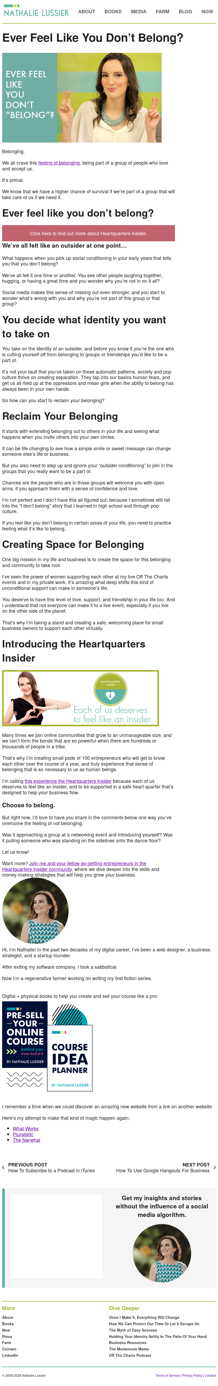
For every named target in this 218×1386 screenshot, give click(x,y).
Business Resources (127, 1342)
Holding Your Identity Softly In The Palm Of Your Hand (158, 1336)
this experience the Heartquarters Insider (68, 780)
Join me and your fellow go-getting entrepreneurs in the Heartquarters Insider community (74, 866)
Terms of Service (168, 1375)
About (86, 11)
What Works (26, 1128)
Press (7, 1336)
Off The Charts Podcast (130, 1355)
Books (113, 11)
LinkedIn (10, 1355)
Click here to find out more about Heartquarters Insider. (88, 233)
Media (138, 11)
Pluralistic (23, 1134)
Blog (185, 11)
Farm (162, 11)
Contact (9, 1348)
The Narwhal (26, 1139)
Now (207, 11)
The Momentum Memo (129, 1348)
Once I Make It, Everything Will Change (144, 1317)
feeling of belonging (59, 162)
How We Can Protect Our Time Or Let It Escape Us (154, 1323)
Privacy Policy (192, 1375)
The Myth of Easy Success (133, 1330)
